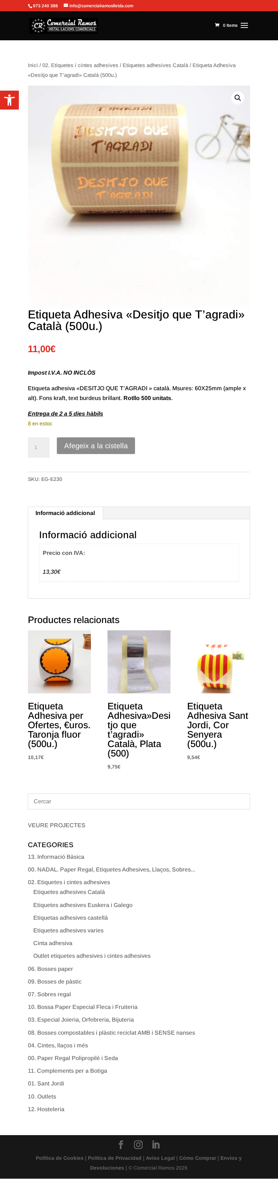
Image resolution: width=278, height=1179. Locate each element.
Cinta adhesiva (52, 943)
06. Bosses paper (50, 969)
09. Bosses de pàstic (54, 981)
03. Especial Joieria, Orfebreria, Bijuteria (81, 1020)
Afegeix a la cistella (96, 446)
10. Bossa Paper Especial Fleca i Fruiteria (83, 1007)
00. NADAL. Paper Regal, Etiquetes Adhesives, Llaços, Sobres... (111, 869)
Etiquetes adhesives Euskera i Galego (82, 905)
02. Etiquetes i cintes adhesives (80, 65)
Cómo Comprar (197, 1158)
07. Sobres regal (49, 994)
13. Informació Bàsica (56, 857)
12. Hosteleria (46, 1109)
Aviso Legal (160, 1158)
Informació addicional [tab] (65, 513)
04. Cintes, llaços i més (58, 1045)
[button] (9, 100)
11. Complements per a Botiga (67, 1071)
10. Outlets (42, 1096)
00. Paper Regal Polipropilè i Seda (73, 1058)
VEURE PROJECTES (56, 825)
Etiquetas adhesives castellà (70, 918)
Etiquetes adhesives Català (155, 65)
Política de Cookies (60, 1158)
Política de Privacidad (115, 1158)
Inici (33, 65)
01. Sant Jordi (46, 1083)
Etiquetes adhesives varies (68, 930)
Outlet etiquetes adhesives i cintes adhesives (92, 956)
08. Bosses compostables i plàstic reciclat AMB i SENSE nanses (111, 1033)
